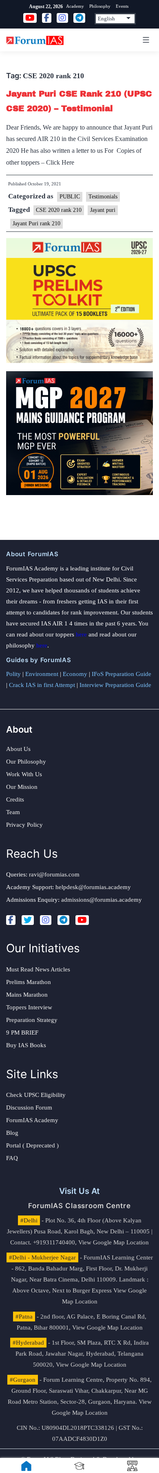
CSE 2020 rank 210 (59, 210)
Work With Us (24, 774)
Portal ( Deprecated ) (32, 1145)
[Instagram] (45, 920)
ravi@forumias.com (54, 874)
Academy (75, 6)
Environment (41, 674)
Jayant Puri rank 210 (36, 223)
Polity (13, 674)
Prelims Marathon (28, 982)
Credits (15, 799)
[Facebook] (10, 920)
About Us (18, 749)
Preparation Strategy (31, 1020)
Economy (75, 674)
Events (122, 6)
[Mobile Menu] (145, 40)
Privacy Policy (24, 824)
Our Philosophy (26, 761)
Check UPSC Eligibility (36, 1095)
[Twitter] (28, 920)
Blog (12, 1133)
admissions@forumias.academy (101, 899)
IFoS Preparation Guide (121, 674)
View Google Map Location (113, 1242)
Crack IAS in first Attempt (42, 685)
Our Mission (22, 787)
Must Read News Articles (38, 969)
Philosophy (99, 6)
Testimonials (102, 197)
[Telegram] (63, 920)
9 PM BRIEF (22, 1032)
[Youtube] (82, 920)
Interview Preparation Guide (115, 685)
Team (13, 812)
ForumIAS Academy (32, 1120)
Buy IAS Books (26, 1045)
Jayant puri (102, 210)
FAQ (12, 1158)
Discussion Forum (29, 1107)
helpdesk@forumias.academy (93, 887)
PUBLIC (70, 197)
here (81, 634)
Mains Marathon (27, 994)
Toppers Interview (29, 1007)
